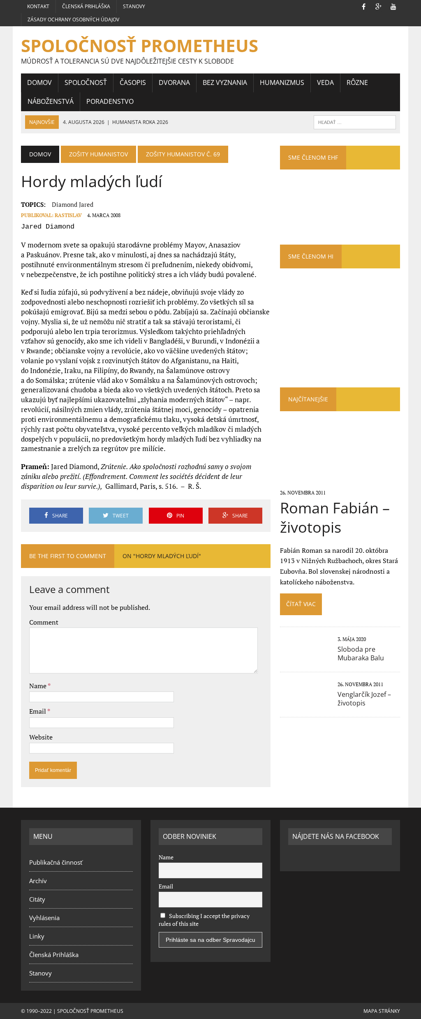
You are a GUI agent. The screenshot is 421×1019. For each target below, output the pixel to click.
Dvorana (174, 82)
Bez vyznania (225, 82)
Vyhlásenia (44, 918)
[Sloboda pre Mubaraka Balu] (304, 657)
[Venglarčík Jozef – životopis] (304, 702)
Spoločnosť (86, 82)
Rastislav (68, 215)
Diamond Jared (72, 204)
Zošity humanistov (98, 154)
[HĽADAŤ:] (355, 121)
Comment (43, 622)
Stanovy (134, 6)
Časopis (133, 82)
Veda (325, 82)
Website (41, 737)
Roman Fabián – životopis (335, 517)
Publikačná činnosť (55, 862)
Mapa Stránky (381, 1011)
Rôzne (357, 82)
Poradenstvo (110, 101)
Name (38, 685)
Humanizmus (282, 82)
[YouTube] (393, 5)
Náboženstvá (51, 101)
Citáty (37, 899)
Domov (39, 82)
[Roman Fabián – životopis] (340, 480)
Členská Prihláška (86, 6)
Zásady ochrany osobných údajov (73, 19)
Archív (38, 881)
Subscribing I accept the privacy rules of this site (204, 919)
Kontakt (38, 6)
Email (38, 711)
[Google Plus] (378, 5)
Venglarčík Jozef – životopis (364, 699)
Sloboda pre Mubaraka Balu (361, 653)
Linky (36, 936)
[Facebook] (363, 5)
